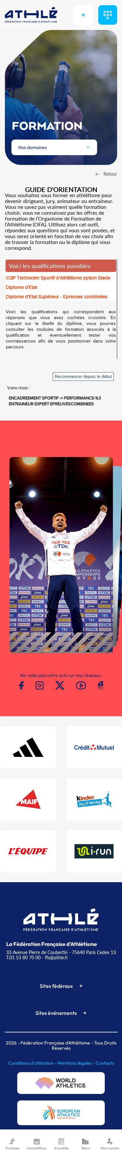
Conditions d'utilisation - (33, 1063)
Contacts (105, 1063)
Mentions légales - (77, 1063)
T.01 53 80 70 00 (23, 957)
